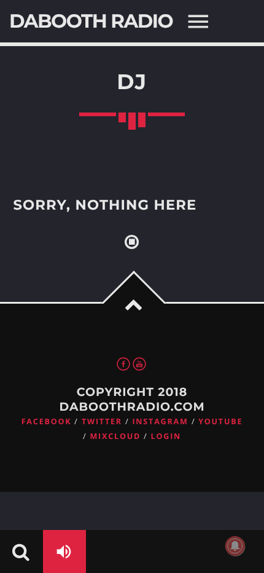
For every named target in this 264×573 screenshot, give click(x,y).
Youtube (220, 421)
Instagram (160, 421)
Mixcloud (115, 436)
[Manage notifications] (235, 546)
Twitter (102, 421)
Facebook (46, 421)
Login (166, 436)
